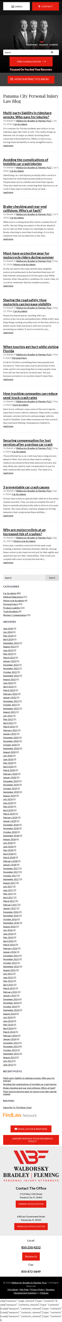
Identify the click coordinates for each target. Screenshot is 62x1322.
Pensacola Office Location (31, 1226)
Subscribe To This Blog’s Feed (17, 1107)
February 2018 (10, 861)
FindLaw (44, 1292)
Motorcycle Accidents (24, 264)
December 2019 (11, 781)
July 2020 (8, 755)
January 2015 (9, 995)
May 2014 (8, 1024)
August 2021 (9, 712)
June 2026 (8, 628)
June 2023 (8, 650)
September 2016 (11, 923)
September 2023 (11, 643)
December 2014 (11, 999)
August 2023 (9, 646)
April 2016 (8, 941)
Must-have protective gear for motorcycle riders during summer (28, 255)
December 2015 (11, 955)
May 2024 (8, 635)
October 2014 (10, 1006)
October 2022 (10, 672)
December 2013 (11, 1043)
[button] (16, 6)
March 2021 (9, 726)
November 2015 (11, 959)
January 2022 (9, 697)
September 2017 (11, 879)
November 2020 (11, 741)
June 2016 (8, 934)
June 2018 (8, 846)
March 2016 (9, 944)
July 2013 (8, 1061)
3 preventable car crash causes (26, 487)
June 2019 (8, 803)
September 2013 (11, 1053)
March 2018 (9, 857)
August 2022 (9, 679)
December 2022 (11, 665)
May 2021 (8, 719)
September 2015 (11, 966)
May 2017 (8, 893)
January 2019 (9, 821)
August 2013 (9, 1057)
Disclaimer (12, 1289)
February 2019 (10, 817)
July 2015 (8, 973)
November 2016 (11, 915)
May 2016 (8, 937)
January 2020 (9, 777)
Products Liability (11, 608)
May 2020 (8, 763)
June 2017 (8, 890)
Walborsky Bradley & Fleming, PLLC (34, 120)
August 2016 (9, 926)
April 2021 (8, 723)
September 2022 (11, 675)
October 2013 (10, 1050)
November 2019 (11, 784)
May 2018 (8, 850)
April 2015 (8, 984)
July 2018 (8, 843)
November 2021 (11, 701)
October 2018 (10, 832)
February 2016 (10, 948)
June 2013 (8, 1064)
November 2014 (11, 1003)
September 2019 (11, 792)
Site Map (24, 1289)
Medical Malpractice (13, 597)
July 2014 (8, 1017)
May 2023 (8, 654)
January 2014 (9, 1039)
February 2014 (10, 1035)
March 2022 (9, 690)
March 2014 (9, 1032)
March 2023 (9, 657)
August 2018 (9, 839)
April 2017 (8, 897)
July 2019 (8, 799)
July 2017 (8, 886)
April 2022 (8, 686)
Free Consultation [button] (29, 61)
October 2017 (10, 875)
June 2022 (8, 683)
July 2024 (8, 632)
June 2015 (8, 977)
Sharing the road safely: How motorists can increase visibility (27, 302)
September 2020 (11, 748)
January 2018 (9, 864)
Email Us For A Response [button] (32, 1129)
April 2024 (8, 639)
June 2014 (8, 1021)
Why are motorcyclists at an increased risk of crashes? (24, 532)
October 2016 (10, 919)
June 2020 (8, 759)
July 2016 (8, 930)
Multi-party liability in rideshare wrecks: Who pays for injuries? (27, 115)
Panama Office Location (31, 1204)
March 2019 (9, 814)
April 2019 (8, 810)
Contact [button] (47, 6)
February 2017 (10, 904)
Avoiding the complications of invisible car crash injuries (25, 162)
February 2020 (10, 774)
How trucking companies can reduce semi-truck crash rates (30, 395)
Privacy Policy (37, 1289)
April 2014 (8, 1028)
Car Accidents (20, 124)
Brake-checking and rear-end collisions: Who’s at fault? (25, 208)
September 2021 (11, 708)
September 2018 (11, 835)
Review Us (31, 1256)
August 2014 (9, 1014)
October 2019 (10, 788)
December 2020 (11, 737)
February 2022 (10, 694)
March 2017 (9, 901)
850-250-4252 (31, 1247)
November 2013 (11, 1046)
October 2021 (10, 704)
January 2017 (9, 908)
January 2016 (9, 952)
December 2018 (11, 825)
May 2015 (8, 981)
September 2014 (11, 1010)
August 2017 (9, 883)
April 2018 (8, 854)
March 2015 (9, 988)
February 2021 (10, 730)
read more (8, 145)
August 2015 (9, 970)
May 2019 (8, 806)
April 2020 (8, 766)
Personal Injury (19, 358)
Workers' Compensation (14, 615)
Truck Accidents (20, 404)
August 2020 (9, 752)
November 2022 (11, 668)
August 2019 (9, 795)
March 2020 (9, 770)
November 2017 (11, 872)
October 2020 (10, 745)
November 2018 (11, 828)
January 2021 (9, 734)
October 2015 (10, 963)
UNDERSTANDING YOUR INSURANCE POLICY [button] (32, 1140)
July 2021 (8, 715)
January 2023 (9, 661)
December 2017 (11, 868)
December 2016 (11, 912)
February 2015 (10, 992)
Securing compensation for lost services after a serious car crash (27, 442)
